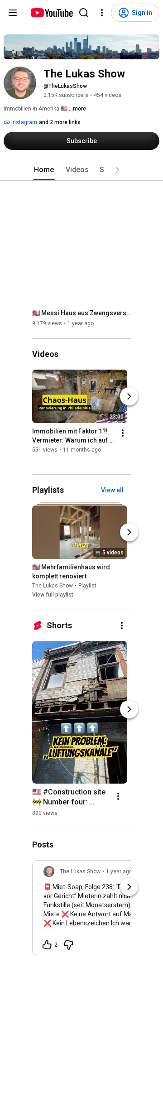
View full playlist (52, 595)
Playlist (87, 585)
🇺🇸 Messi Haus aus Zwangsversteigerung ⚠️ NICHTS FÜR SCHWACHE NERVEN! (81, 313)
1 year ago (119, 871)
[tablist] (81, 170)
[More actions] (123, 433)
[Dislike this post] (68, 945)
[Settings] (101, 12)
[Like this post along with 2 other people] (47, 945)
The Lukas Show (52, 585)
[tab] (44, 170)
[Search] (83, 12)
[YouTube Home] (51, 12)
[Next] (129, 397)
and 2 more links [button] (60, 122)
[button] (117, 170)
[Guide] (12, 12)
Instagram (23, 122)
